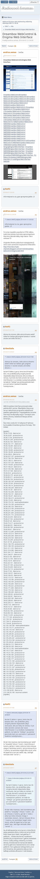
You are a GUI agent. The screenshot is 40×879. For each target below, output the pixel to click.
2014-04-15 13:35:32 (8, 192)
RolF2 (7, 189)
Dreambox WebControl (11, 95)
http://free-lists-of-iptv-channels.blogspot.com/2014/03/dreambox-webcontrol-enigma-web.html (18, 249)
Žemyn (4, 46)
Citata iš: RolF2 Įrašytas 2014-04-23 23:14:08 (19, 773)
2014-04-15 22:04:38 (10, 214)
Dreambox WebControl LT (17, 107)
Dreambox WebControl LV (14, 116)
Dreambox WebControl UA (18, 141)
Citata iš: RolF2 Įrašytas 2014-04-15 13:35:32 (19, 219)
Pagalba (10, 872)
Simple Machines (25, 874)
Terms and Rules (19, 872)
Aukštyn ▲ (28, 872)
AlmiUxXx (9, 348)
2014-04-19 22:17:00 (8, 330)
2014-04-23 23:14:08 (8, 707)
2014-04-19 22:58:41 (8, 352)
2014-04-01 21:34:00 (10, 55)
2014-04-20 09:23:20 (8, 399)
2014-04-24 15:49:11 (8, 768)
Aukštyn (4, 859)
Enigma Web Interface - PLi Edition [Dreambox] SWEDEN (19, 156)
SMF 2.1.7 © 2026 (15, 874)
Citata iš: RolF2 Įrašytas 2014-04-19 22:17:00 (19, 357)
